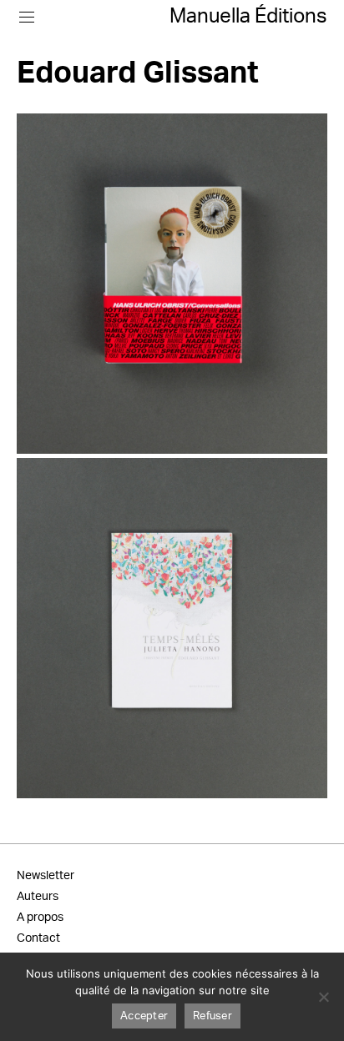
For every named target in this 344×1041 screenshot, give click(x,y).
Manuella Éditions (248, 17)
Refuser (212, 1016)
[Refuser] (323, 996)
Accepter (144, 1016)
